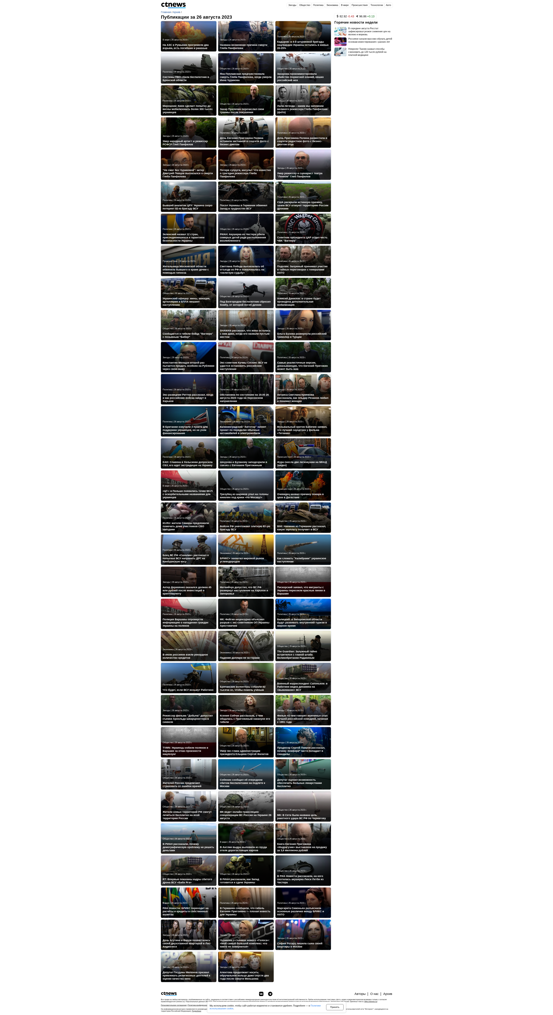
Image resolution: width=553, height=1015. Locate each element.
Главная (166, 12)
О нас (374, 994)
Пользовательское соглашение (174, 1005)
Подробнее (196, 1011)
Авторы (360, 994)
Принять (334, 1007)
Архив (177, 12)
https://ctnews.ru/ (370, 1002)
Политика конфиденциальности (201, 1005)
